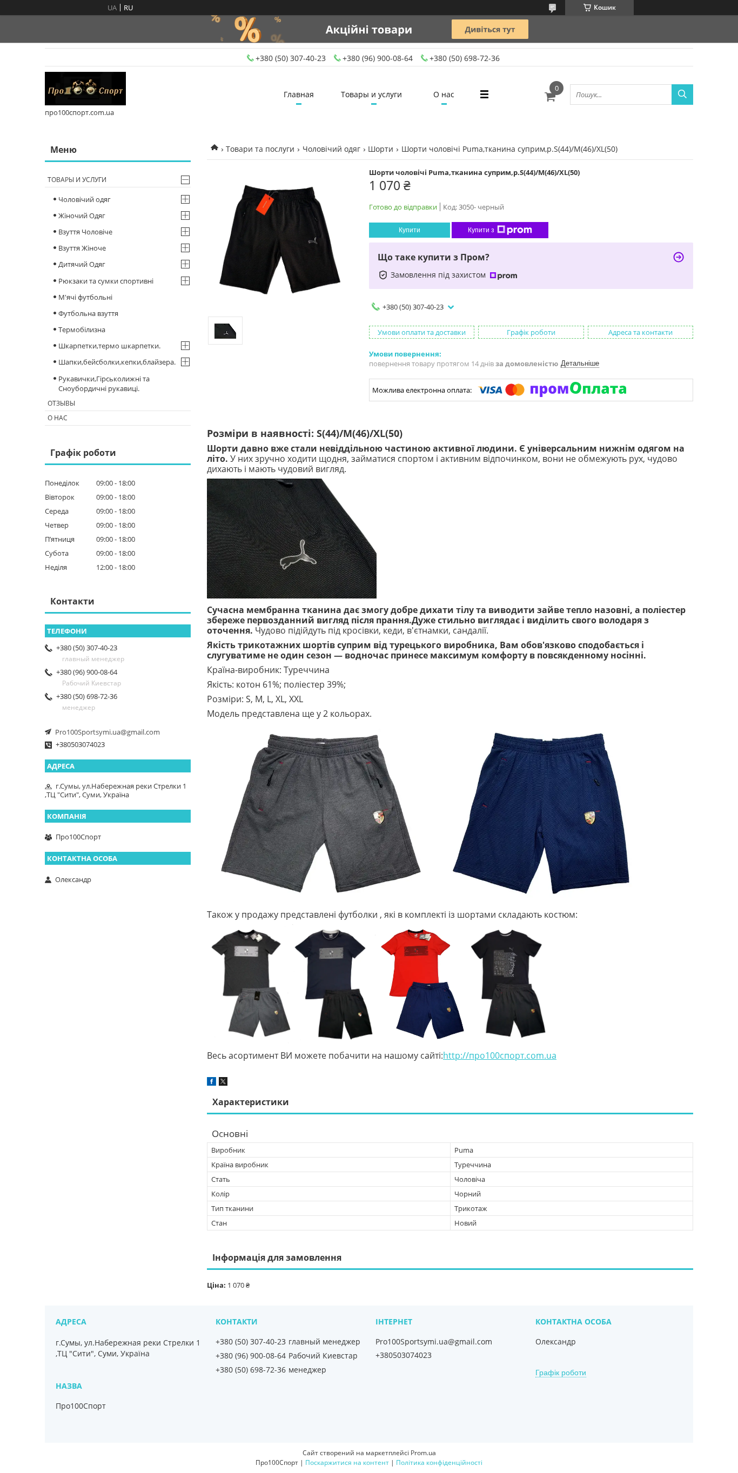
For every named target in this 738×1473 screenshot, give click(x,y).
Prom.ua (423, 1452)
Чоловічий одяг (331, 149)
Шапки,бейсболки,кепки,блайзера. (117, 362)
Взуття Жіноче (82, 248)
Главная (299, 94)
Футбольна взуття (88, 313)
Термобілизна (81, 329)
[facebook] (211, 1083)
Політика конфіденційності (439, 1462)
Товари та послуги (260, 149)
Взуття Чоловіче (85, 232)
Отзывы (61, 403)
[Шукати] (682, 94)
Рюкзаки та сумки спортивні (105, 281)
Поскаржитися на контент (347, 1462)
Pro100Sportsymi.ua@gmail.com (107, 732)
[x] (223, 1083)
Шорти (380, 149)
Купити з (481, 230)
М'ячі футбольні (85, 297)
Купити (409, 230)
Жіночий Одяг (81, 215)
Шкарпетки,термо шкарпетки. (109, 346)
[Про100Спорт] (85, 89)
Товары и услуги (371, 94)
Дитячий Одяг (81, 264)
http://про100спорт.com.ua (499, 1055)
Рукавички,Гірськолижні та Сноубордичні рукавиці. (104, 383)
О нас (443, 94)
